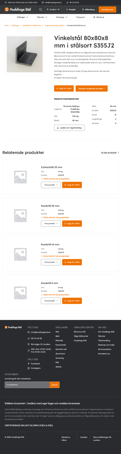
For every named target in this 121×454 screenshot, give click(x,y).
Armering (60, 358)
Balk (57, 336)
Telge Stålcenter (81, 336)
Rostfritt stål (61, 349)
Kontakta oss (104, 353)
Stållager (21, 17)
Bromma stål (79, 332)
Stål (57, 332)
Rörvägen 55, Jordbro (40, 344)
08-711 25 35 (36, 338)
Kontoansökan (104, 349)
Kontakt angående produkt (90, 88)
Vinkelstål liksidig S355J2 (55, 25)
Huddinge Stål (80, 340)
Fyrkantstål (61, 345)
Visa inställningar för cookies (102, 438)
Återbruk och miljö (106, 345)
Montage (60, 17)
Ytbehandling (104, 340)
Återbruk (100, 17)
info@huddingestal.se (53, 2)
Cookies (83, 437)
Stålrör (59, 367)
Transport (80, 17)
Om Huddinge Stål (106, 332)
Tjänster (40, 17)
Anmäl (54, 385)
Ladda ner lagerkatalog (71, 128)
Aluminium (60, 353)
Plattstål (59, 340)
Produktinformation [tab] (66, 99)
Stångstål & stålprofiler (32, 25)
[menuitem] (80, 9)
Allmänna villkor (65, 438)
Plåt (57, 362)
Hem (7, 25)
